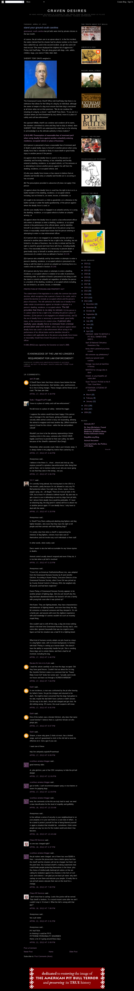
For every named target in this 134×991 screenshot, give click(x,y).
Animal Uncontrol (91, 441)
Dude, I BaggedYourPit (38, 400)
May (88, 328)
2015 (86, 291)
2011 (86, 406)
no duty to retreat (39, 364)
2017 (86, 284)
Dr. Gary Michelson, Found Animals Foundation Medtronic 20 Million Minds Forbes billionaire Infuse (95, 430)
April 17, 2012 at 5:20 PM (42, 512)
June (88, 324)
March (88, 395)
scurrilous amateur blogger (40, 761)
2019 (86, 277)
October (89, 311)
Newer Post (28, 952)
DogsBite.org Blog (91, 437)
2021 (86, 270)
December (90, 304)
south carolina (55, 364)
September (90, 314)
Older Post (73, 952)
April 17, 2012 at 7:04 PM (42, 681)
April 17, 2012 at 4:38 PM (42, 394)
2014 (86, 294)
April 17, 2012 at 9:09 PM (42, 755)
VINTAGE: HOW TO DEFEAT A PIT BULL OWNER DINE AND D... (98, 336)
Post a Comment (30, 948)
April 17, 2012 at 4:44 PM (42, 453)
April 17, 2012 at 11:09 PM (43, 792)
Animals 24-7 (89, 424)
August (89, 318)
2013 (86, 298)
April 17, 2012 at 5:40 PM (42, 657)
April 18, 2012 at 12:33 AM (43, 808)
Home (51, 952)
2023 (86, 264)
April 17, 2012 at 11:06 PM (43, 776)
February (89, 398)
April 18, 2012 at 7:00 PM (42, 887)
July (88, 321)
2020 (86, 274)
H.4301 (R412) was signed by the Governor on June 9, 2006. (47, 345)
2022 (86, 267)
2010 (86, 409)
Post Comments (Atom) (43, 956)
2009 (86, 412)
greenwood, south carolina (34, 31)
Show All (107, 449)
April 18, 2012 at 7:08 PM (42, 908)
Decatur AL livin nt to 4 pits (40, 663)
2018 (86, 281)
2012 (86, 301)
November (90, 307)
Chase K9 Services (37, 840)
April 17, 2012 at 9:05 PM (42, 708)
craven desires (67, 11)
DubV (32, 687)
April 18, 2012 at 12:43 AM (43, 834)
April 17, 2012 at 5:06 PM (42, 474)
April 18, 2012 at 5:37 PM (42, 847)
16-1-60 (66, 254)
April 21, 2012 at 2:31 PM (42, 921)
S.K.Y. (32, 480)
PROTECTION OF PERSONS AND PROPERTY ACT (44, 289)
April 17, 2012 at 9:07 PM (42, 726)
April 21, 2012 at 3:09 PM (42, 942)
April (88, 331)
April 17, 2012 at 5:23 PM (42, 563)
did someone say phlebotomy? (97, 355)
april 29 (32, 379)
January (89, 401)
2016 (86, 287)
